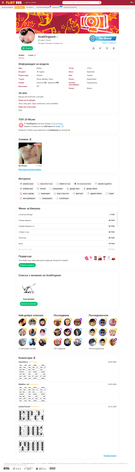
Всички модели (7, 7)
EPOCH (44, 463)
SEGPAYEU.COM (52, 463)
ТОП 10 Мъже (57, 124)
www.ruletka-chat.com (29, 463)
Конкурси (55, 7)
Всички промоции (43, 7)
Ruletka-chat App (70, 7)
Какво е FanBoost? (109, 43)
